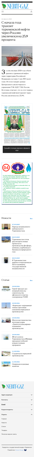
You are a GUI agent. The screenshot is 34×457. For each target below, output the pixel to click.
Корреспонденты (7, 409)
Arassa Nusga (19, 450)
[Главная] (17, 6)
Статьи (4, 426)
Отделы (4, 414)
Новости (4, 422)
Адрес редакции (7, 395)
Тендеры (4, 430)
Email (3, 404)
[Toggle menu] (3, 11)
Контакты (5, 399)
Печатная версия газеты (9, 434)
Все (31, 218)
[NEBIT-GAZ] (13, 386)
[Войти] (31, 11)
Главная (4, 419)
